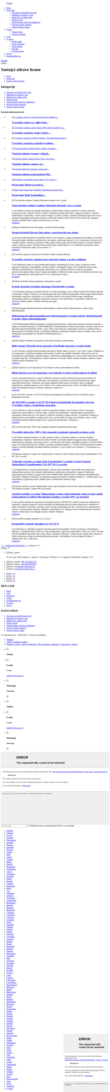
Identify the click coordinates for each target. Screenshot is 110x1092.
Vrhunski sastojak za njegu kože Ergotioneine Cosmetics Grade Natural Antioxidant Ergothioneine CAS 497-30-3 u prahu (51, 463)
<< (2, 545)
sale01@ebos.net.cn (26, 566)
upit (13, 223)
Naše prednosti (18, 44)
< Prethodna (8, 545)
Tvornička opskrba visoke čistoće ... (31, 132)
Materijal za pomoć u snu (22, 15)
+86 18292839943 (28, 564)
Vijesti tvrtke (17, 32)
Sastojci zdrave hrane (21, 27)
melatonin (55, 644)
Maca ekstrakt (44, 644)
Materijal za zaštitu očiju (22, 17)
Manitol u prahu (13, 644)
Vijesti (9, 29)
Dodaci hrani (17, 20)
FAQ (8, 37)
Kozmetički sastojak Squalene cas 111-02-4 (35, 523)
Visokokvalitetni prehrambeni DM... (32, 174)
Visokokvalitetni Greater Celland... (31, 153)
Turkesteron (65, 644)
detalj (17, 223)
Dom (8, 8)
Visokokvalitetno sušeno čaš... (28, 164)
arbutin (74, 644)
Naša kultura (17, 46)
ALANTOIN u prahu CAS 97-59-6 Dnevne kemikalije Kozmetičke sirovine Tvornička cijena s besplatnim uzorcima (53, 404)
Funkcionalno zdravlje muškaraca (26, 22)
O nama (9, 39)
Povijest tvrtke (18, 51)
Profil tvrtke (17, 41)
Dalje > (23, 545)
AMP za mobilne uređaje (17, 642)
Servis (9, 54)
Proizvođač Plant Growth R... (28, 184)
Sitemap (9, 639)
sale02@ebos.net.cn (26, 569)
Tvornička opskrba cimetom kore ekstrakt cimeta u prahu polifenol (49, 259)
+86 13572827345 (28, 562)
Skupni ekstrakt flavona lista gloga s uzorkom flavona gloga (45, 232)
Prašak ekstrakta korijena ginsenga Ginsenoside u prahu (43, 286)
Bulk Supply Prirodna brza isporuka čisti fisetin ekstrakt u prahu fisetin (51, 345)
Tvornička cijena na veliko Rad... (30, 122)
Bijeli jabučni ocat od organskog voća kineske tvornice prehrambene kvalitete (54, 372)
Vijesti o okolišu (18, 34)
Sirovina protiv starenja (21, 25)
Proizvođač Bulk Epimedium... (29, 195)
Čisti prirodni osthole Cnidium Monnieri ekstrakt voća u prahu (46, 205)
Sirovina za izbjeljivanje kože (24, 13)
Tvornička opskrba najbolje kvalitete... (33, 143)
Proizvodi (10, 10)
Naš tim (15, 49)
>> (27, 545)
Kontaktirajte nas (13, 56)
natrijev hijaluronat (29, 644)
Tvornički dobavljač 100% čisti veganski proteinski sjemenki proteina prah (53, 432)
